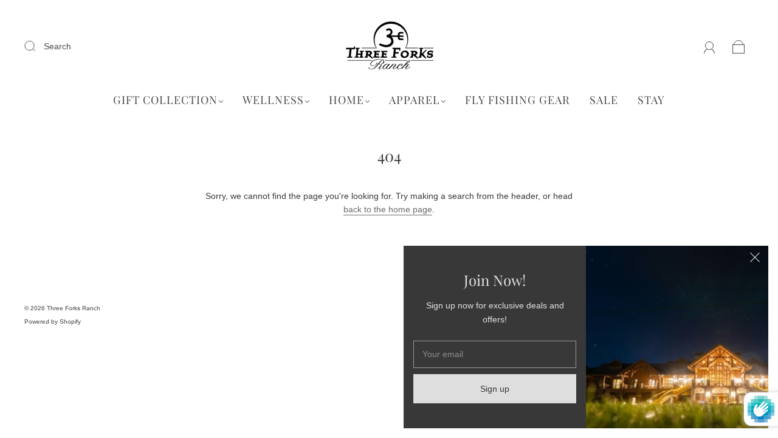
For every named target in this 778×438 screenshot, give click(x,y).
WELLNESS (273, 100)
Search (57, 46)
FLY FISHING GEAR (517, 100)
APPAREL (414, 100)
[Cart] (739, 46)
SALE (604, 100)
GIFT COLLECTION (165, 100)
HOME (346, 100)
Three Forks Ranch (73, 308)
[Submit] (37, 45)
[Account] (709, 46)
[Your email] (494, 354)
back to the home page (387, 209)
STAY (651, 100)
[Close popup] (755, 259)
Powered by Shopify (52, 321)
